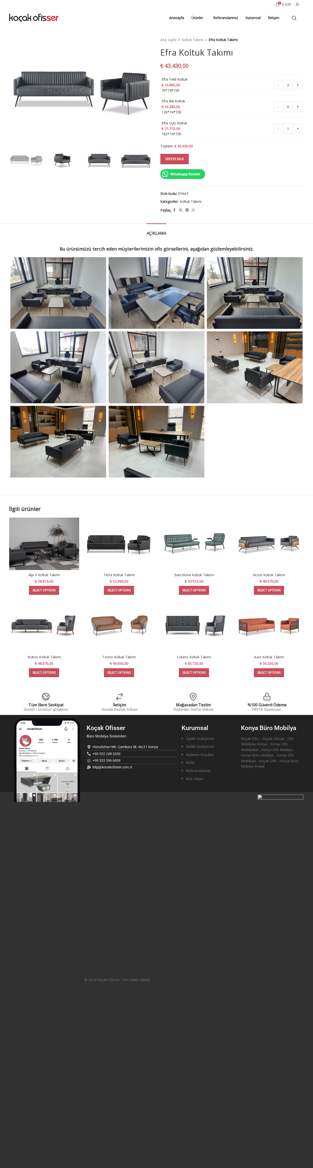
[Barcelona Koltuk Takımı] (194, 544)
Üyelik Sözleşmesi (200, 738)
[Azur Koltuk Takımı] (269, 626)
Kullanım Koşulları (200, 754)
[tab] (156, 230)
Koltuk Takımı (192, 39)
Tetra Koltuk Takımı (119, 575)
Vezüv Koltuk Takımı (269, 575)
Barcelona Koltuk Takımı (194, 575)
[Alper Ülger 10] (58, 293)
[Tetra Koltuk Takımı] (119, 544)
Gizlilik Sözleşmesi (200, 746)
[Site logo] (34, 17)
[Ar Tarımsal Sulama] (156, 442)
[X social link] (180, 210)
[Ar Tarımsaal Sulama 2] (58, 442)
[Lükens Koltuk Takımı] (194, 626)
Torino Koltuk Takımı (119, 657)
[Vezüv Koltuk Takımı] (269, 544)
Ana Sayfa (168, 39)
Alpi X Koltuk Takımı (44, 575)
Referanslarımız (198, 770)
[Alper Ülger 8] (156, 293)
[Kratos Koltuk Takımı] (44, 626)
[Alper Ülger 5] (58, 367)
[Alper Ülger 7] (255, 293)
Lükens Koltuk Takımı (194, 657)
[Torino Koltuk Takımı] (119, 626)
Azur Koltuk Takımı (269, 657)
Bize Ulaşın (194, 778)
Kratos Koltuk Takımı (44, 657)
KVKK (190, 762)
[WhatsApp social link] (193, 210)
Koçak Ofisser (106, 728)
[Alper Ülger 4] (156, 367)
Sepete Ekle (174, 159)
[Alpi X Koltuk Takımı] (44, 544)
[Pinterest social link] (187, 210)
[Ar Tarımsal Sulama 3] (255, 367)
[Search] (294, 18)
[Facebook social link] (174, 210)
